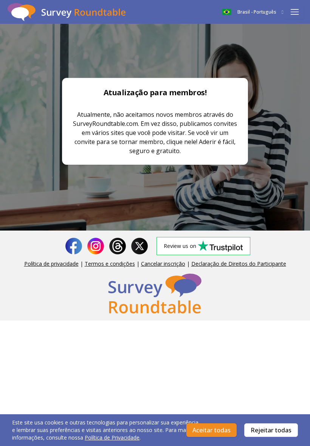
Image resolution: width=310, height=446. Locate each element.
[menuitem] (294, 12)
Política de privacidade (51, 263)
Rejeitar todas (271, 430)
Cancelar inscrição (163, 263)
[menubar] (294, 12)
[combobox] (253, 12)
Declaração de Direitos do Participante (238, 263)
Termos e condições (110, 263)
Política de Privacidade (112, 437)
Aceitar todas (211, 430)
